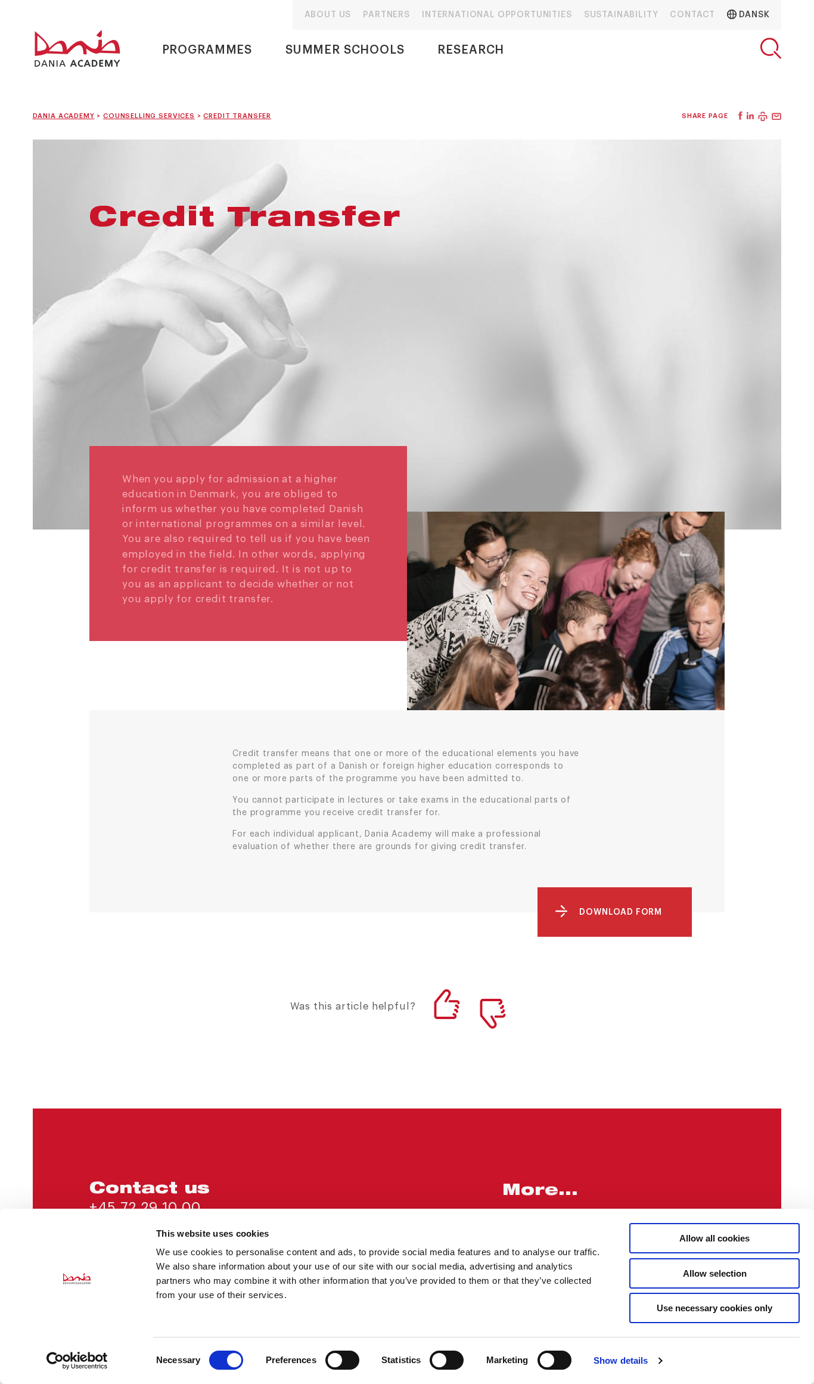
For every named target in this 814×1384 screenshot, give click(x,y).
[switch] (342, 1360)
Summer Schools (345, 50)
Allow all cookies (714, 1238)
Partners (386, 15)
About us (328, 15)
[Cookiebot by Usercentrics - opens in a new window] (77, 1361)
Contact (692, 15)
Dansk (753, 15)
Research (470, 50)
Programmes (207, 50)
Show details (621, 1360)
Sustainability (621, 15)
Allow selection (715, 1273)
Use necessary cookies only (714, 1308)
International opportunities (497, 15)
